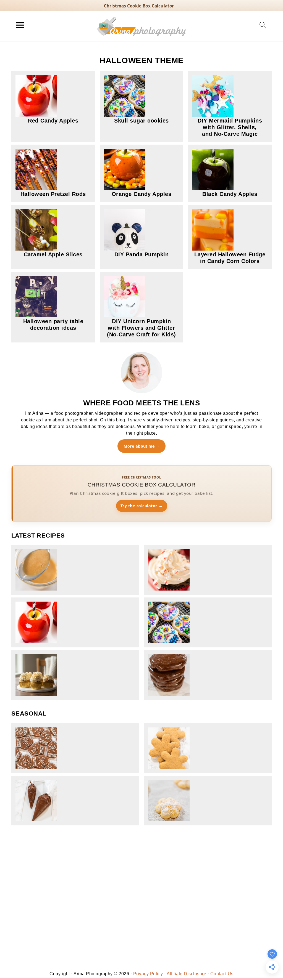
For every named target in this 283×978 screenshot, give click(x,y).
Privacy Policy (148, 973)
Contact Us (222, 973)
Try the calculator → (141, 505)
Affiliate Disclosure (186, 973)
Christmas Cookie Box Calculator (139, 6)
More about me (139, 446)
